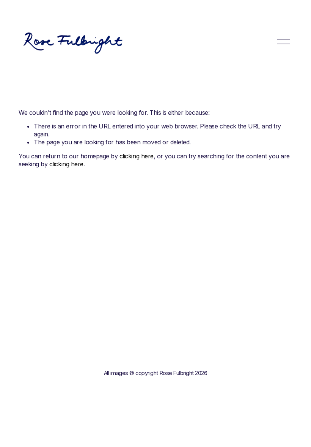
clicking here (136, 156)
